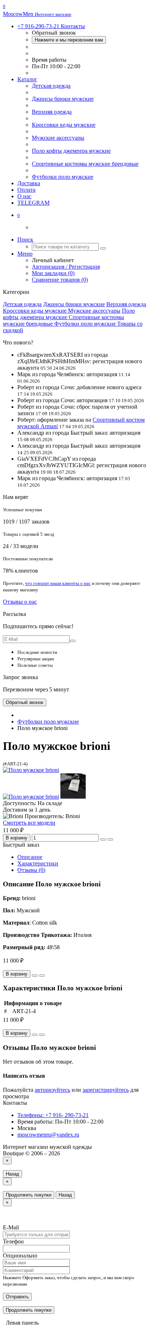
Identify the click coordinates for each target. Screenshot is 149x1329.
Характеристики (37, 863)
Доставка (28, 183)
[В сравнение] (110, 839)
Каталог (27, 79)
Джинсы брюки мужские (63, 99)
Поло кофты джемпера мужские (71, 151)
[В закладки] (103, 839)
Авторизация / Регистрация (66, 267)
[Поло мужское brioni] (31, 770)
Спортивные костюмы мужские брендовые (85, 164)
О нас (24, 196)
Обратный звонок (24, 702)
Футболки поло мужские (62, 177)
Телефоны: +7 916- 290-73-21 (53, 1115)
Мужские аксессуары (58, 138)
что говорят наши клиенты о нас (58, 583)
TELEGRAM (33, 203)
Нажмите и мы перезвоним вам (69, 40)
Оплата (26, 190)
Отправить (17, 1296)
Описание (29, 857)
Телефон (13, 1241)
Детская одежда (51, 86)
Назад (12, 1174)
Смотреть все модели (29, 823)
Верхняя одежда (52, 112)
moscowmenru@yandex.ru (48, 1135)
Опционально (20, 1255)
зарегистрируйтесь (105, 1090)
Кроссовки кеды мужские (63, 125)
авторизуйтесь (52, 1090)
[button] (18, 215)
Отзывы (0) (31, 870)
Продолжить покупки (28, 1195)
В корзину (16, 838)
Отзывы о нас (20, 602)
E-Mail (11, 1227)
